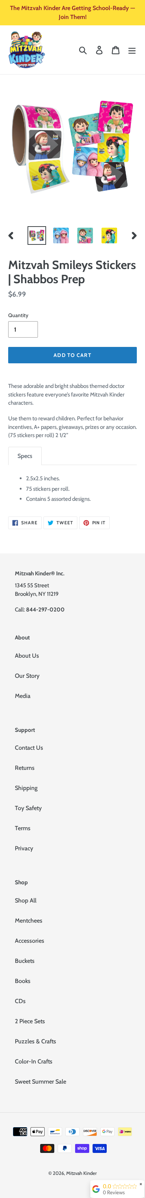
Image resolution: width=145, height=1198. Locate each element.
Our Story (27, 675)
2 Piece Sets (30, 1021)
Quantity (18, 315)
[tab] (25, 456)
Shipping (26, 787)
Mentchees (28, 920)
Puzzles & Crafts (35, 1041)
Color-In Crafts (33, 1061)
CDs (20, 1001)
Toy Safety (28, 808)
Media (22, 695)
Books (22, 980)
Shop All (25, 900)
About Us (27, 655)
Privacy (24, 848)
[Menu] (132, 49)
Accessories (29, 940)
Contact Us (29, 747)
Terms (22, 828)
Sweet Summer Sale (40, 1081)
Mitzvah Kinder (81, 1173)
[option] (37, 235)
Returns (25, 767)
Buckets (25, 960)
